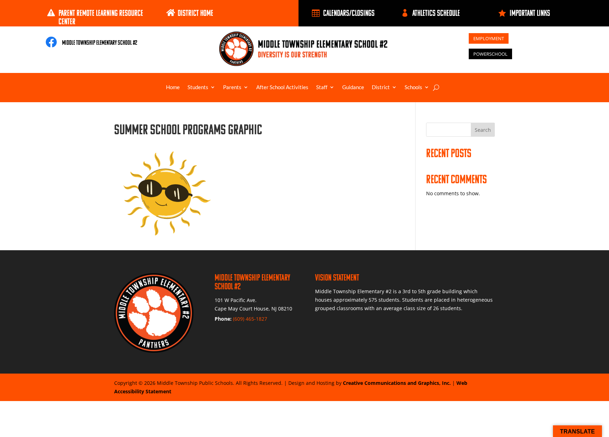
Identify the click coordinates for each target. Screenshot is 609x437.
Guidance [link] (353, 87)
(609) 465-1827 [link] (250, 318)
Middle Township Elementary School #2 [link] (99, 42)
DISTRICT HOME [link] (195, 12)
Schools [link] (413, 87)
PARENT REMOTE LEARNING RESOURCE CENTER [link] (101, 17)
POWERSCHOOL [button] (490, 54)
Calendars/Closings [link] (349, 12)
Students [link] (197, 87)
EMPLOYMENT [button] (488, 38)
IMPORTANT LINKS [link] (530, 12)
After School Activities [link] (282, 87)
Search (483, 130)
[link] (53, 13)
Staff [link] (321, 87)
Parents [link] (232, 87)
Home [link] (173, 87)
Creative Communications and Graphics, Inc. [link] (397, 383)
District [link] (381, 87)
